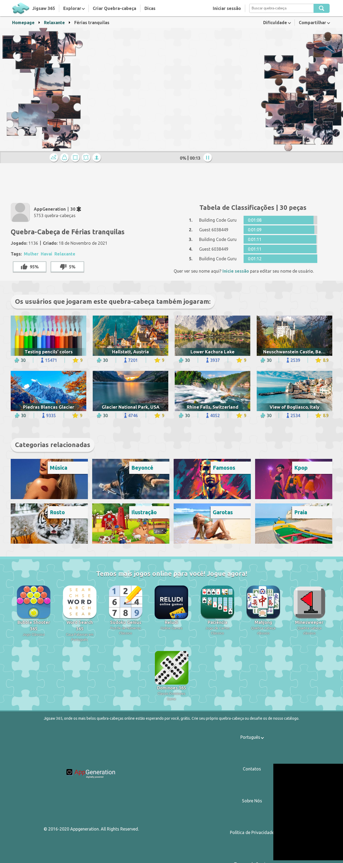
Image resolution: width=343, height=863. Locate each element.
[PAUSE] (208, 158)
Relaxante (54, 22)
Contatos (252, 768)
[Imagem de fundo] (65, 158)
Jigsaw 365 (43, 8)
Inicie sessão (235, 271)
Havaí (46, 253)
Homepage (23, 22)
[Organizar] (76, 158)
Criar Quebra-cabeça (114, 8)
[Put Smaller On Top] (97, 158)
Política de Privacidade (252, 832)
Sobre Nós (252, 800)
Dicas (149, 8)
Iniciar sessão (227, 8)
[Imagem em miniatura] (54, 158)
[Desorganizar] (86, 158)
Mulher (31, 253)
